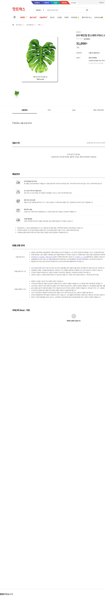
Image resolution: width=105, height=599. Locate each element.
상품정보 (25, 110)
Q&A (74, 110)
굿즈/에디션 (29, 25)
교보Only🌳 (98, 17)
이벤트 (66, 17)
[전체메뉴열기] (14, 17)
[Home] (13, 25)
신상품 (59, 17)
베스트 (52, 17)
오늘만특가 (43, 17)
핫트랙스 (38, 10)
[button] (83, 39)
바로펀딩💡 (75, 17)
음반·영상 (33, 17)
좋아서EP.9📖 (87, 17)
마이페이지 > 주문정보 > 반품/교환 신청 (43, 257)
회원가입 (101, 2)
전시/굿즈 (19, 25)
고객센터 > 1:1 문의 (80, 257)
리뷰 (49, 110)
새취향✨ (23, 17)
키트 (39, 25)
